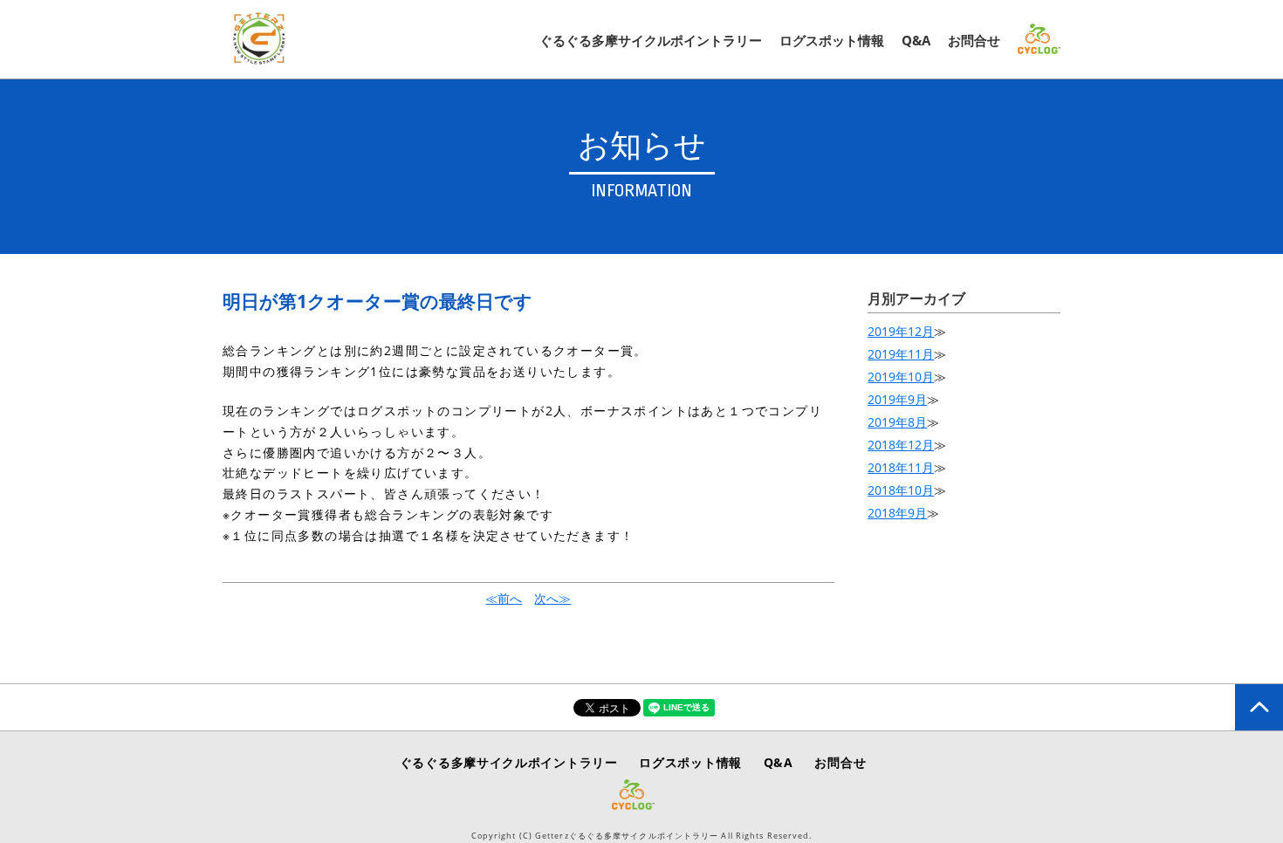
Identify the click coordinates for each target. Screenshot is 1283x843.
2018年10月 (901, 490)
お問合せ (974, 40)
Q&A (916, 40)
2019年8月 (897, 422)
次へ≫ (552, 598)
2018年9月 (897, 512)
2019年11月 (901, 354)
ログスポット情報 (831, 40)
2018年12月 (901, 444)
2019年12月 (901, 331)
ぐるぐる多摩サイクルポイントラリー (650, 40)
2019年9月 (897, 399)
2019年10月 (901, 376)
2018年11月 (901, 467)
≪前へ (503, 598)
